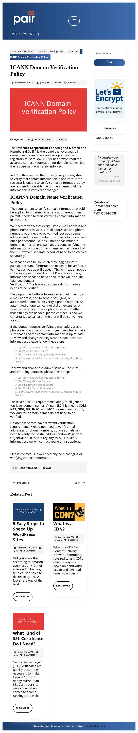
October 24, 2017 (26, 651)
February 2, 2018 (66, 536)
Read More (24, 598)
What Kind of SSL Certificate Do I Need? (28, 638)
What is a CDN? (63, 526)
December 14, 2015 (24, 82)
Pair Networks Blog (25, 34)
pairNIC (47, 467)
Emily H (58, 539)
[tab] (74, 21)
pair (42, 82)
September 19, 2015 (27, 547)
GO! (109, 62)
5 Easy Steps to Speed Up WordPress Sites (28, 532)
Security (72, 51)
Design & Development (51, 51)
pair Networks (28, 467)
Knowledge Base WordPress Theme (58, 726)
